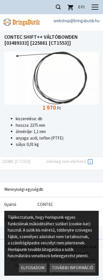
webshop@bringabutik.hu (77, 20)
